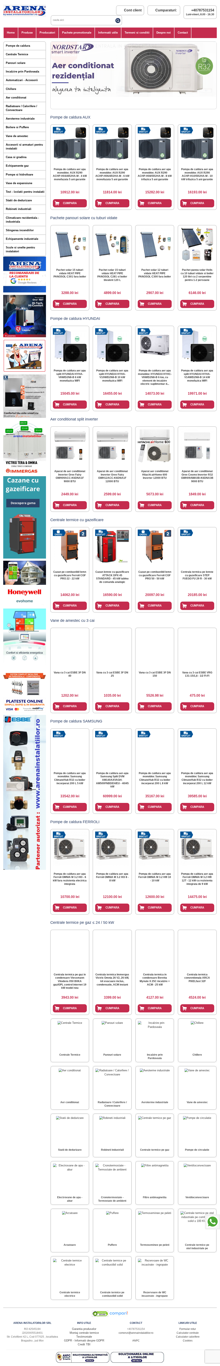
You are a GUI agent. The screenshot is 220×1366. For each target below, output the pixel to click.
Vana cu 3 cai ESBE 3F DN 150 (155, 674)
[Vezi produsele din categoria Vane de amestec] (197, 1082)
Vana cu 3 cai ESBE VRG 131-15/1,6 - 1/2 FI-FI (197, 674)
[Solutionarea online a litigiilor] (137, 1361)
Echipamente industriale (22, 238)
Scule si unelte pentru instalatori (20, 249)
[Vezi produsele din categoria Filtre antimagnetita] (154, 1177)
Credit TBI (84, 1344)
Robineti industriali (18, 209)
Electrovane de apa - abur (69, 1199)
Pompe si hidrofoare (19, 174)
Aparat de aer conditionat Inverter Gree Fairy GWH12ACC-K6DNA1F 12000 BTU (112, 476)
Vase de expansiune (19, 183)
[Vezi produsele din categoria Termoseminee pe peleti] (154, 1225)
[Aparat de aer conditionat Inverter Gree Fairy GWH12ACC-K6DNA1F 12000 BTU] (112, 445)
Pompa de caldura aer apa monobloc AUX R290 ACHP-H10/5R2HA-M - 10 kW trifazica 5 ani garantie (197, 174)
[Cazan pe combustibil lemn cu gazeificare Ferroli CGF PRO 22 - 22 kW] (70, 545)
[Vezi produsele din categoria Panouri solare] (112, 1035)
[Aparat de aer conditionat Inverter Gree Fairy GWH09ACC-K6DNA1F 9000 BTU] (70, 445)
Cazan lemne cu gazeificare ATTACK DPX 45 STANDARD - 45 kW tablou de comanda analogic (112, 577)
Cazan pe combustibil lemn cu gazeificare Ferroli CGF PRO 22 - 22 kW (69, 575)
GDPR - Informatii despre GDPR (84, 1340)
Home (11, 32)
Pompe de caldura (18, 45)
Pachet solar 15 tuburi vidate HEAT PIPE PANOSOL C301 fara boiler (69, 273)
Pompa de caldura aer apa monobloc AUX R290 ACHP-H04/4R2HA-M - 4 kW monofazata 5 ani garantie (70, 174)
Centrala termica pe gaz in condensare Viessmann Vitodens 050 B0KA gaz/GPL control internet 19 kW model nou (69, 981)
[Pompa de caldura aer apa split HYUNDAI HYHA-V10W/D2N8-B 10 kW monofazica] (112, 344)
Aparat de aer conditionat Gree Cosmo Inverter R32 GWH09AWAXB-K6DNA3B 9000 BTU (197, 476)
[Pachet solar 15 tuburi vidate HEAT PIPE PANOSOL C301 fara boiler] (70, 243)
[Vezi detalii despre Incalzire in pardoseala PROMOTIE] (24, 694)
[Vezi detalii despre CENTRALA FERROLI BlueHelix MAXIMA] (24, 417)
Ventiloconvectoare (197, 1197)
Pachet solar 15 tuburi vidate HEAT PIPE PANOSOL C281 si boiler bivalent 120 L (112, 275)
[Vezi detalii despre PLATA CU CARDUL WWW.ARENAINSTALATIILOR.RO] (24, 371)
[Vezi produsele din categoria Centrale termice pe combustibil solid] (112, 1272)
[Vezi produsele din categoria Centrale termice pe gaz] (154, 1130)
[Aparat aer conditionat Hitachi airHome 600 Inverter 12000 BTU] (155, 445)
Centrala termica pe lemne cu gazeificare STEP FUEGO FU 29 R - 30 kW (197, 575)
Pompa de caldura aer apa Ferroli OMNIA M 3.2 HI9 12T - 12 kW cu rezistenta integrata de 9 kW (197, 879)
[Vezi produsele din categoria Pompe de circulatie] (197, 1130)
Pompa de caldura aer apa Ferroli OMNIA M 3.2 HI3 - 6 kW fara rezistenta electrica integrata (70, 879)
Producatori (47, 32)
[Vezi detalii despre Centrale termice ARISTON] (24, 336)
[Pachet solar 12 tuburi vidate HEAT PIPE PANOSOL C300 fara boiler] (155, 243)
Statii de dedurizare (19, 200)
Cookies (187, 1340)
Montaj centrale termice (84, 1332)
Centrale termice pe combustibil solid (112, 1294)
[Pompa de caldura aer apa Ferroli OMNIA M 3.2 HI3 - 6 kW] (70, 847)
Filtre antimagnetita (155, 1197)
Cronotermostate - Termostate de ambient (112, 1199)
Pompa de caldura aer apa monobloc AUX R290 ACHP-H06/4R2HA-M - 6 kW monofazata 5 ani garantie (112, 174)
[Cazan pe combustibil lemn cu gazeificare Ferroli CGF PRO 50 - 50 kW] (155, 545)
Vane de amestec (17, 136)
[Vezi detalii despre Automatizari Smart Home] (24, 583)
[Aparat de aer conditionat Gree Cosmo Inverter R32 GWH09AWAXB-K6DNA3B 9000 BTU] (197, 445)
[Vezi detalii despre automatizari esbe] (24, 868)
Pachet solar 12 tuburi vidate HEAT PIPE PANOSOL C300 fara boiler (154, 273)
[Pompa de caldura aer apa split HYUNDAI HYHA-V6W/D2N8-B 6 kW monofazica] (70, 344)
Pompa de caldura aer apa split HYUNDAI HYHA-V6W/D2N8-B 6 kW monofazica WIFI (70, 375)
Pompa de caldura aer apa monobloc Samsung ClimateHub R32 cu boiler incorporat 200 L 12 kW (197, 778)
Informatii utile (108, 32)
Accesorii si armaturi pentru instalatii (24, 146)
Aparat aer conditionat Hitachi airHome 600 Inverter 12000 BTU (154, 474)
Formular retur (187, 1329)
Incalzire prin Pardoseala (22, 71)
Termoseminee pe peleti (154, 1244)
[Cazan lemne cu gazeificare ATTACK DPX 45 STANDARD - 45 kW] (112, 545)
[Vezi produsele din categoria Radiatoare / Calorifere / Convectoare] (112, 1082)
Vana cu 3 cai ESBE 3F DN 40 (70, 674)
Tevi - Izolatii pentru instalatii (25, 191)
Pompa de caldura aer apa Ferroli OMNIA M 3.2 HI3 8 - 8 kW (112, 877)
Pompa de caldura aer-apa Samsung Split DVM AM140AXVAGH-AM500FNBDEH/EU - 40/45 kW (112, 780)
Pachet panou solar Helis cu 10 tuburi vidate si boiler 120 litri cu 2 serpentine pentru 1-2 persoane (197, 275)
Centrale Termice (17, 54)
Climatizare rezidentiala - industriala (22, 219)
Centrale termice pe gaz (154, 1149)
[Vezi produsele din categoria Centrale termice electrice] (70, 1272)
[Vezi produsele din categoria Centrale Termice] (70, 1035)
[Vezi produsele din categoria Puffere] (112, 1225)
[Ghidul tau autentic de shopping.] (118, 1315)
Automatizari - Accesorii (22, 80)
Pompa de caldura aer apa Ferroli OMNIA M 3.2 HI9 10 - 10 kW (154, 877)
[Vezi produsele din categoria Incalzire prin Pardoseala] (154, 1035)
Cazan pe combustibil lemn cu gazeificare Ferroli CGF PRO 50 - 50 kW (154, 575)
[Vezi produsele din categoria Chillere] (197, 1035)
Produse (27, 32)
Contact (183, 32)
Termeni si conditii (137, 32)
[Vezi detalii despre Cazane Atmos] (24, 557)
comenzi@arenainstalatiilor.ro (136, 1332)
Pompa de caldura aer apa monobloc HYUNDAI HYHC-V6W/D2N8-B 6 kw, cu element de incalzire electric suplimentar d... (155, 377)
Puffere (112, 1244)
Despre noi (163, 32)
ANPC (136, 1340)
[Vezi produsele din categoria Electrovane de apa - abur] (70, 1177)
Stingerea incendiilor (20, 230)
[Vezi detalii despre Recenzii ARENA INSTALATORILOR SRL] (24, 291)
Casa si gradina (16, 157)
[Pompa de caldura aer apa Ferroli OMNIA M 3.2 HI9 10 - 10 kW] (155, 847)
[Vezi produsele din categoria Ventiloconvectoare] (197, 1177)
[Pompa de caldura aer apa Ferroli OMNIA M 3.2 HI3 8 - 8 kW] (112, 847)
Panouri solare (15, 63)
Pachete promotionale (76, 32)
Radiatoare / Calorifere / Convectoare (21, 108)
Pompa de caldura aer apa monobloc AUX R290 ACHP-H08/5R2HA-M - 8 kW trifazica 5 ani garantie (155, 174)
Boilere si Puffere (17, 127)
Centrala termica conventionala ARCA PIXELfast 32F (197, 978)
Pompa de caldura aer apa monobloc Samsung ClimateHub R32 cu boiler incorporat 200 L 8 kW (155, 778)
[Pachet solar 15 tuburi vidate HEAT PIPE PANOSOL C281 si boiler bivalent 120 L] (112, 243)
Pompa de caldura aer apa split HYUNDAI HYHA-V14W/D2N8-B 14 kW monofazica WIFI (197, 375)
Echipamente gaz (17, 165)
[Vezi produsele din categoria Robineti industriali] (112, 1130)
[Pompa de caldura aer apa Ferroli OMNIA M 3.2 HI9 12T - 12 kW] (197, 847)
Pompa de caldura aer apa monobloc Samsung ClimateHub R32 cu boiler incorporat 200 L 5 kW (70, 778)
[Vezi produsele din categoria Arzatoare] (70, 1225)
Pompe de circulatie (197, 1149)
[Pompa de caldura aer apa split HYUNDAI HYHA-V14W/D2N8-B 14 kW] (197, 344)
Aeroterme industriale (20, 118)
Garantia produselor (84, 1329)
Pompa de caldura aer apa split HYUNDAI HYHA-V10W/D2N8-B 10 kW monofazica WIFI (112, 375)
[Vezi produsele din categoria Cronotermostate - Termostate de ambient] (112, 1177)
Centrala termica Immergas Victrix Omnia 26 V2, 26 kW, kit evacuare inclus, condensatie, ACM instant (112, 979)
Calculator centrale (188, 1332)
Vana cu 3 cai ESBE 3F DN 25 (112, 674)
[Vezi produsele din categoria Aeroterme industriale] (155, 1082)
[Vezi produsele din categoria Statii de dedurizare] (70, 1130)
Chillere (11, 89)
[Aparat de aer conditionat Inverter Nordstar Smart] (55, 75)
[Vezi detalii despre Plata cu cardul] (24, 711)
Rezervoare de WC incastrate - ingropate (155, 1294)
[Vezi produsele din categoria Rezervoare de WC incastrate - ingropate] (154, 1272)
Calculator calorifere (188, 1336)
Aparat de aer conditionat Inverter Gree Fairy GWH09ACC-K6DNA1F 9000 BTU (69, 476)
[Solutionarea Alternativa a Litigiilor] (83, 1361)
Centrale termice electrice (70, 1294)
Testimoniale (84, 1336)
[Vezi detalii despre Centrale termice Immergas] (24, 473)
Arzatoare (70, 1244)
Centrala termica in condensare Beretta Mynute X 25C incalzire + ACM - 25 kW (155, 979)
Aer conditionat (16, 97)
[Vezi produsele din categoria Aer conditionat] (70, 1082)
